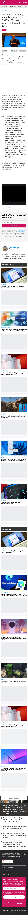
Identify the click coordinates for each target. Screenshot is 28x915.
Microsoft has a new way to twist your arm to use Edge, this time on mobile (14, 835)
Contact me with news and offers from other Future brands (14, 893)
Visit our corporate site (14, 856)
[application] (14, 193)
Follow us (15, 50)
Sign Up (14, 897)
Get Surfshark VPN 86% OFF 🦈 (18, 6)
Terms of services (20, 230)
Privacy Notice (22, 231)
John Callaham (11, 30)
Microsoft (4, 10)
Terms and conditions (7, 867)
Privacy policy (5, 874)
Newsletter (23, 50)
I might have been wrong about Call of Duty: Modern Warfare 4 (15, 827)
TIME (8, 208)
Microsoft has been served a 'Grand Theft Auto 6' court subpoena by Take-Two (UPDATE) (14, 844)
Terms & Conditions (13, 904)
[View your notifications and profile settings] (19, 2)
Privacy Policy (19, 903)
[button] (26, 2)
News (3, 30)
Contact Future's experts (8, 871)
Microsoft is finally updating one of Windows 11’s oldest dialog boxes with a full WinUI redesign (14, 820)
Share (5, 50)
